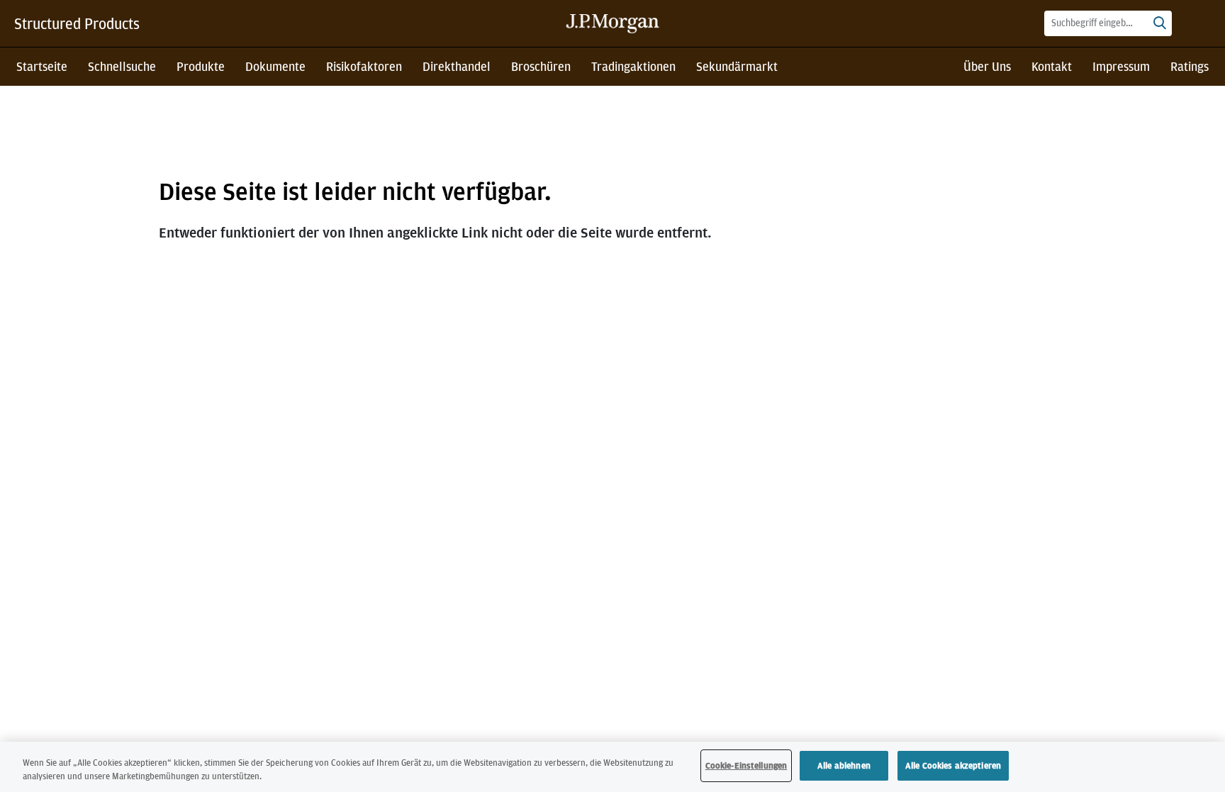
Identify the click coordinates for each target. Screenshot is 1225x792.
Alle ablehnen (844, 765)
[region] (612, 767)
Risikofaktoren (364, 66)
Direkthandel (457, 66)
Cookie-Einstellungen (746, 765)
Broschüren (541, 66)
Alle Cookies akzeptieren (953, 765)
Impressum (1121, 66)
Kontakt (1051, 66)
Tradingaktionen (633, 66)
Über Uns (987, 66)
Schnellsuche (122, 66)
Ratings (1189, 66)
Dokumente (275, 66)
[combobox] (1108, 23)
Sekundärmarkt (737, 66)
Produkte (201, 66)
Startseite (41, 66)
